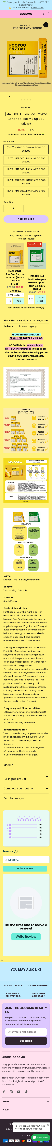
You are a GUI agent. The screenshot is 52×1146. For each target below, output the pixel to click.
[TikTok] (26, 1092)
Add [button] (19, 300)
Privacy (10, 1129)
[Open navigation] (4, 14)
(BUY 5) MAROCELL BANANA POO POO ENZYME (26, 181)
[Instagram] (11, 1092)
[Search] (43, 14)
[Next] (48, 98)
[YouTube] (18, 1092)
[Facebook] (3, 1092)
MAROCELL (26, 107)
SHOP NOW (37, 7)
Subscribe (26, 1041)
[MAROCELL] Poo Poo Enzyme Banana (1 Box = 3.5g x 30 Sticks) (15, 277)
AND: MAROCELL (32, 334)
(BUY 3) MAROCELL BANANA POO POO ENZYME (25, 171)
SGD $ (25, 1135)
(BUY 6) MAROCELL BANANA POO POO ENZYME (25, 192)
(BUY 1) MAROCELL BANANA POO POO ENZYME (26, 149)
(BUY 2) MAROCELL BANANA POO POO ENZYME (26, 160)
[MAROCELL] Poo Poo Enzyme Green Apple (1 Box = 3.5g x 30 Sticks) (37, 282)
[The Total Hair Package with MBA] (22, 338)
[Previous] (3, 98)
